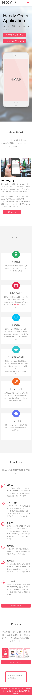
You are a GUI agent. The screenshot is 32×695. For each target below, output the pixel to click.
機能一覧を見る (16, 605)
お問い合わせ (26, 688)
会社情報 (4, 688)
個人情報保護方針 (14, 688)
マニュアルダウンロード (15, 41)
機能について (12, 212)
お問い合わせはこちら (15, 35)
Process (16, 304)
